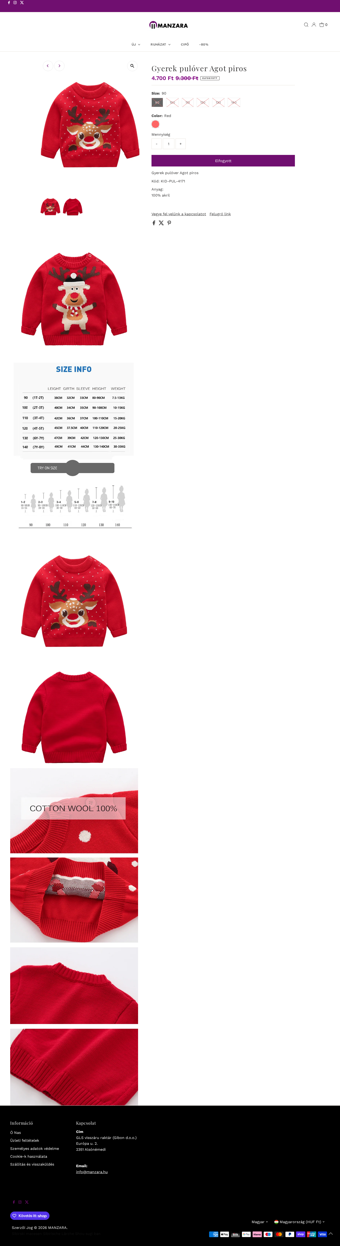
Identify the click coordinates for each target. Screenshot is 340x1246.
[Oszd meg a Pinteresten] (169, 224)
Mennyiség (160, 134)
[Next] (59, 66)
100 (172, 102)
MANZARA (57, 1227)
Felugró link (220, 214)
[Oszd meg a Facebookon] (154, 224)
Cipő (185, 44)
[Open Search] (306, 25)
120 (202, 102)
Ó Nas (15, 1132)
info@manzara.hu (92, 1172)
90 (157, 102)
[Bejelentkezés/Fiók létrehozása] (314, 25)
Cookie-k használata (28, 1156)
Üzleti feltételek (24, 1140)
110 (187, 102)
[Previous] (48, 66)
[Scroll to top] (330, 1236)
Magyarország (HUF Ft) (300, 1222)
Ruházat (159, 44)
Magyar (258, 1222)
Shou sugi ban (88, 1233)
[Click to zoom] (132, 66)
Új (134, 44)
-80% (203, 44)
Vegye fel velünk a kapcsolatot (178, 214)
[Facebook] (9, 6)
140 (234, 102)
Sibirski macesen (27, 1233)
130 (218, 102)
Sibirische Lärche (58, 1233)
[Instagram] (15, 6)
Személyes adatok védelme (34, 1148)
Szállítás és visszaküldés (32, 1164)
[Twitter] (22, 6)
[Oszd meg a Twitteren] (162, 224)
